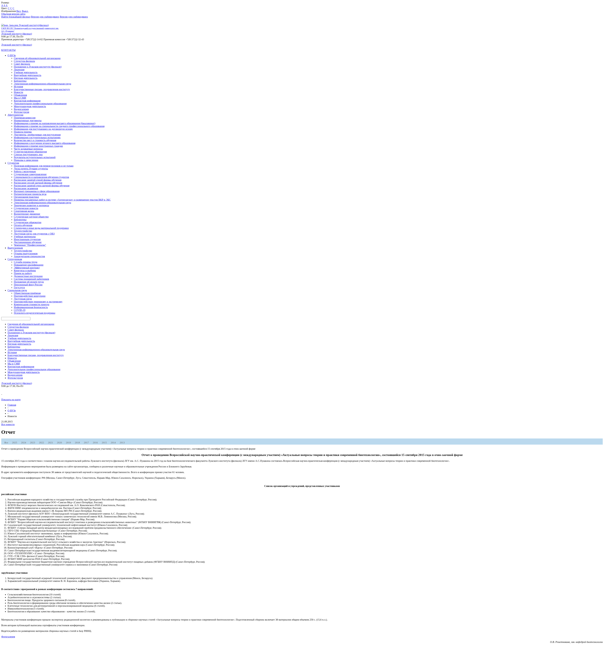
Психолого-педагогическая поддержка (34, 313)
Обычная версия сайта (13, 14)
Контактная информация (27, 100)
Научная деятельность (25, 78)
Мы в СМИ (20, 98)
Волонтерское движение (27, 214)
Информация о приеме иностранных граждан (38, 146)
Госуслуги (19, 287)
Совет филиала (22, 64)
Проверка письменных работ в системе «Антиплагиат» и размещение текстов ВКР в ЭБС (62, 199)
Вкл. (18, 11)
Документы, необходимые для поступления (37, 134)
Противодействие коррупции (29, 296)
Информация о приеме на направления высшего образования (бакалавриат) (54, 123)
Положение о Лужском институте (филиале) (38, 66)
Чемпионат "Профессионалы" (30, 245)
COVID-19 (19, 310)
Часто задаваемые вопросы (28, 148)
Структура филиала (24, 61)
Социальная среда (17, 290)
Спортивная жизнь (24, 211)
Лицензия (19, 69)
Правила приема (23, 131)
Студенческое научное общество (31, 216)
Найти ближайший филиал (15, 16)
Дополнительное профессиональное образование (40, 103)
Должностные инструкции (28, 276)
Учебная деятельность (25, 72)
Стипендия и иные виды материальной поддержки (41, 228)
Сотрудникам (15, 259)
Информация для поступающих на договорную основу (43, 129)
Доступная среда (23, 298)
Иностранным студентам (27, 239)
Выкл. (25, 11)
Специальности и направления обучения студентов (41, 177)
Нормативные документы (28, 120)
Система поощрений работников (31, 279)
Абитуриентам (15, 115)
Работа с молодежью (25, 171)
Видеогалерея (21, 109)
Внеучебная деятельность (27, 75)
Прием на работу (23, 273)
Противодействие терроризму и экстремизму (38, 301)
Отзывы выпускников (26, 253)
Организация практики (26, 197)
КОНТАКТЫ (8, 50)
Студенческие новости (26, 208)
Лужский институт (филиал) (16, 33)
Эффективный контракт (27, 267)
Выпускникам (15, 248)
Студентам (13, 163)
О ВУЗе (12, 55)
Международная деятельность (30, 106)
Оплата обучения (23, 225)
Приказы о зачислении (26, 160)
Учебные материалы (25, 236)
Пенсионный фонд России (28, 284)
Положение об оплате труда (29, 281)
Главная (12, 405)
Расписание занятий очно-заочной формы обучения (41, 185)
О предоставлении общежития (30, 151)
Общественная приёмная (27, 293)
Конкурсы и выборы (25, 270)
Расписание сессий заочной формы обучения (38, 182)
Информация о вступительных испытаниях (37, 137)
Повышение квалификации (28, 264)
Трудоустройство (23, 231)
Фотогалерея (8, 636)
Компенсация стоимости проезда (31, 304)
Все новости (8, 424)
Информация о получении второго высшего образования (44, 143)
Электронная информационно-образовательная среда (42, 83)
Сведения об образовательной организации (37, 58)
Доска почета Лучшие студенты (31, 168)
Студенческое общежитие (27, 222)
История (18, 86)
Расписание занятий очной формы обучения (37, 180)
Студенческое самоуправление (30, 174)
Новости (18, 92)
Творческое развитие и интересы (31, 205)
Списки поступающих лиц (28, 154)
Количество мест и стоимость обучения (35, 140)
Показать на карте (11, 399)
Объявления (20, 95)
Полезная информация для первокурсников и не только (43, 165)
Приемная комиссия (24, 117)
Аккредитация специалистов (29, 256)
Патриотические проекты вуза (30, 194)
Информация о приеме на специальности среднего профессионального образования (59, 126)
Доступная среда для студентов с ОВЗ (34, 233)
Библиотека (20, 81)
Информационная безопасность (31, 307)
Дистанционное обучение (28, 242)
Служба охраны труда (25, 262)
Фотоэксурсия (21, 112)
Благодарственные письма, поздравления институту (42, 89)
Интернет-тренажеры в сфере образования (36, 191)
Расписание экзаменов (26, 188)
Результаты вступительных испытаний (35, 157)
